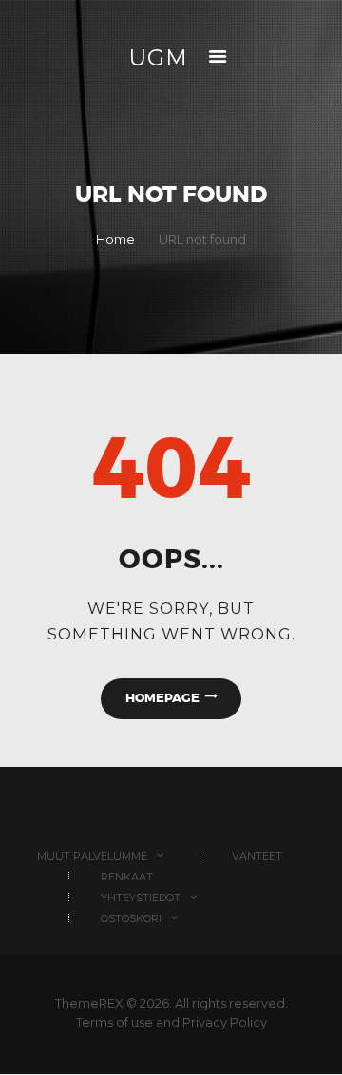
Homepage (162, 698)
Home (115, 239)
